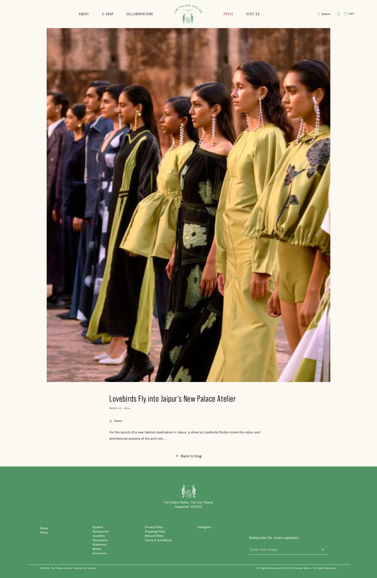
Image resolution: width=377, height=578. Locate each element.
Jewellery (99, 535)
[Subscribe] (322, 549)
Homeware (100, 540)
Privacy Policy (154, 527)
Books (97, 548)
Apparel (98, 527)
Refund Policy (154, 535)
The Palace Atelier (61, 568)
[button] (108, 14)
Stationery (100, 544)
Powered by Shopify (84, 568)
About (44, 528)
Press (44, 532)
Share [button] (118, 421)
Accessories (101, 531)
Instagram (204, 527)
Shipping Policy (155, 531)
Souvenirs (99, 553)
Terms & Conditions (158, 540)
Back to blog (191, 455)
